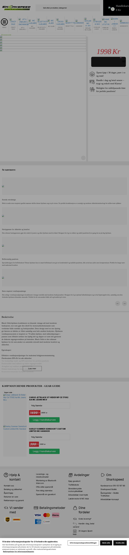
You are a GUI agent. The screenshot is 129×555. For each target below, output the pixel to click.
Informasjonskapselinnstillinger (83, 543)
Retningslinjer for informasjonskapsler (18, 551)
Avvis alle (106, 543)
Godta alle (120, 543)
